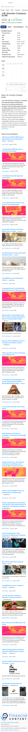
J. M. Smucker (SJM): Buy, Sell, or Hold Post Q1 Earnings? (12, 150)
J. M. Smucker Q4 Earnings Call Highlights (12, 684)
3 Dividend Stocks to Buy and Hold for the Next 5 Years (14, 254)
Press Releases (18, 27)
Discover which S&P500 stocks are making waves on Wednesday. (13, 492)
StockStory (6, 171)
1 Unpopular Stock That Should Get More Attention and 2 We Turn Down (13, 289)
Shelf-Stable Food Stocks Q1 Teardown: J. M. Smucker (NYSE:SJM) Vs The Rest (14, 435)
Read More (5, 128)
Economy (17, 10)
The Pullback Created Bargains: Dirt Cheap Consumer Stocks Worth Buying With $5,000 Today (13, 381)
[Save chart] (3, 75)
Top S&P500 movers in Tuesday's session (13, 586)
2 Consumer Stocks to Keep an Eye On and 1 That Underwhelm (13, 203)
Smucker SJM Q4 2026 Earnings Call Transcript (13, 662)
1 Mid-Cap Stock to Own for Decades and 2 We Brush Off (13, 354)
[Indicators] (3, 64)
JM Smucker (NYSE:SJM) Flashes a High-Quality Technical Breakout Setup (13, 139)
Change (16, 18)
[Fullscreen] (3, 71)
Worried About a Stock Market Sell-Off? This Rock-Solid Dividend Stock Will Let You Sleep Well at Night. (13, 317)
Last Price (4, 18)
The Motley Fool (8, 248)
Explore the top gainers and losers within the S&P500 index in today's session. (13, 651)
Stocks (3, 10)
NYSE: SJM (12, 549)
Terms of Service (14, 730)
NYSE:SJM (4, 454)
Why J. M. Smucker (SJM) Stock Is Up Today (13, 623)
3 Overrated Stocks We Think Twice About (13, 407)
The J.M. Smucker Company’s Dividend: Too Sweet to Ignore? (12, 597)
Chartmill (6, 144)
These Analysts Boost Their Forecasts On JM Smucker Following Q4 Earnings (13, 535)
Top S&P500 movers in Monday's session (12, 279)
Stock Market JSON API (7, 722)
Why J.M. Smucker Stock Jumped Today (12, 562)
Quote (3, 27)
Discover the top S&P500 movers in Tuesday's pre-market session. (13, 342)
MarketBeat (7, 618)
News (7, 10)
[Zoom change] (3, 68)
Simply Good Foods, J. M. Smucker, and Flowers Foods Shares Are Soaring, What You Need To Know (13, 464)
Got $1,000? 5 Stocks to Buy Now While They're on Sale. (12, 230)
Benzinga (6, 557)
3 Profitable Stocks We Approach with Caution (12, 176)
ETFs (12, 10)
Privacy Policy (4, 730)
